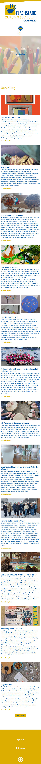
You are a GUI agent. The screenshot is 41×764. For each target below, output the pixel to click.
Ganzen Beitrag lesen (6, 140)
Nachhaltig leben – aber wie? (12, 629)
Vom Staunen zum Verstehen (12, 215)
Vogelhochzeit (6, 685)
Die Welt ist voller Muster (10, 118)
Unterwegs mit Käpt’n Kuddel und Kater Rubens (19, 575)
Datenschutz (20, 748)
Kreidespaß (5, 168)
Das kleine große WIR (9, 317)
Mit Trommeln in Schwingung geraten (15, 423)
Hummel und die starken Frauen (13, 521)
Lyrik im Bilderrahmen (9, 267)
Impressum (20, 740)
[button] (20, 28)
